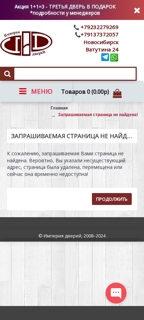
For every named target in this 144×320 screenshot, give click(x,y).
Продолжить (112, 199)
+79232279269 (98, 26)
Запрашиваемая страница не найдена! (98, 114)
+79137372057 (99, 34)
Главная (59, 108)
